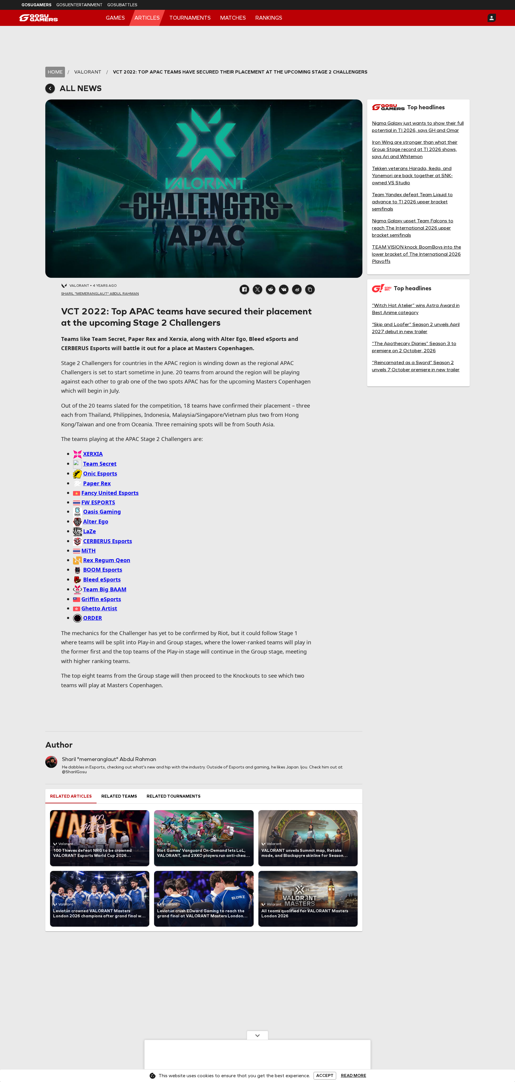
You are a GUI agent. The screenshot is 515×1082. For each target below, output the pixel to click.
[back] (50, 88)
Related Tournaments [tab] (174, 796)
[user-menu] (492, 18)
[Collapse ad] (257, 1035)
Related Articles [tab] (71, 796)
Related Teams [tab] (119, 796)
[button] (244, 289)
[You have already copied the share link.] (310, 289)
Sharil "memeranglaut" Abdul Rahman (109, 759)
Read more (353, 1075)
